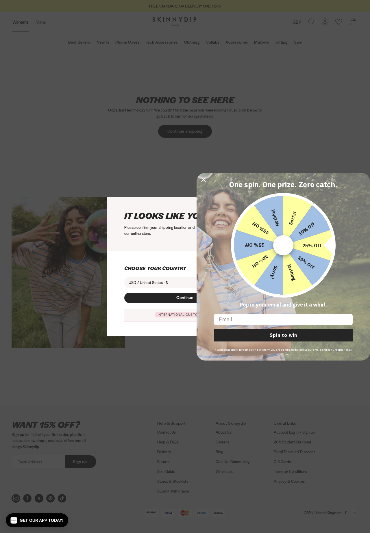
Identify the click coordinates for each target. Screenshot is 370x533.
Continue (184, 297)
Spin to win (283, 335)
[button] (37, 520)
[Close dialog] (203, 179)
